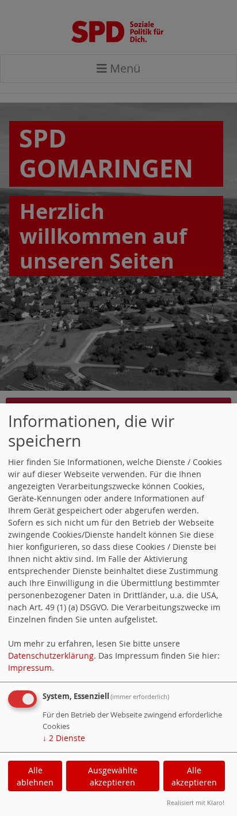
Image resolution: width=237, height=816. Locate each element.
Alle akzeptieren (194, 776)
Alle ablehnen (35, 776)
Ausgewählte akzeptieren (112, 776)
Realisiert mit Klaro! (195, 802)
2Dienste (64, 737)
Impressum (30, 667)
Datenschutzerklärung (51, 655)
